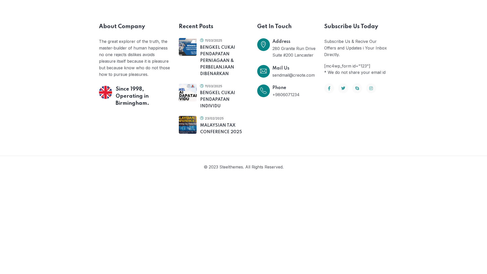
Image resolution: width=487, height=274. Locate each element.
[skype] (357, 88)
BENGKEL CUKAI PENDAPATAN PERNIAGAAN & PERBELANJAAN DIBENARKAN (217, 60)
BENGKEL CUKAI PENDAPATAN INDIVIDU (217, 99)
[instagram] (371, 88)
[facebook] (329, 88)
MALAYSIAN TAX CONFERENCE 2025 (221, 128)
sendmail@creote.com (293, 75)
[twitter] (343, 88)
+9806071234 (286, 94)
